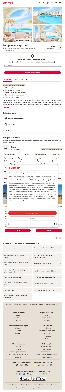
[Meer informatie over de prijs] (61, 226)
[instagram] (21, 366)
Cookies (18, 349)
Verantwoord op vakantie (47, 331)
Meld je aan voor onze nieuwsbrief (46, 354)
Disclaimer (18, 357)
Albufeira (18, 333)
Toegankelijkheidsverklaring (18, 352)
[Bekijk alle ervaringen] (54, 47)
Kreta (46, 315)
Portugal (18, 320)
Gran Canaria (46, 318)
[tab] (7, 80)
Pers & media (47, 336)
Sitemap (46, 339)
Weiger (32, 218)
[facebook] (17, 366)
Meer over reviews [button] (8, 143)
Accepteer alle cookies (32, 213)
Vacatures (46, 333)
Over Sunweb (47, 328)
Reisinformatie (47, 357)
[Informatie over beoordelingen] (55, 49)
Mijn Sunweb (47, 349)
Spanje (18, 315)
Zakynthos (46, 320)
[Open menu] (60, 3)
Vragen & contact (46, 346)
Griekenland (18, 318)
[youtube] (26, 366)
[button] (17, 24)
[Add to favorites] (29, 9)
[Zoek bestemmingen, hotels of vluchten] (39, 2)
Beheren (32, 224)
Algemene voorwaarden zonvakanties (38, 385)
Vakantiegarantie (46, 352)
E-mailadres (8, 65)
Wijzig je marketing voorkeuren (18, 354)
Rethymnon (18, 328)
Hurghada (18, 331)
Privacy (18, 346)
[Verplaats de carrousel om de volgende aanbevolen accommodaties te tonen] (60, 238)
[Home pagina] (8, 3)
